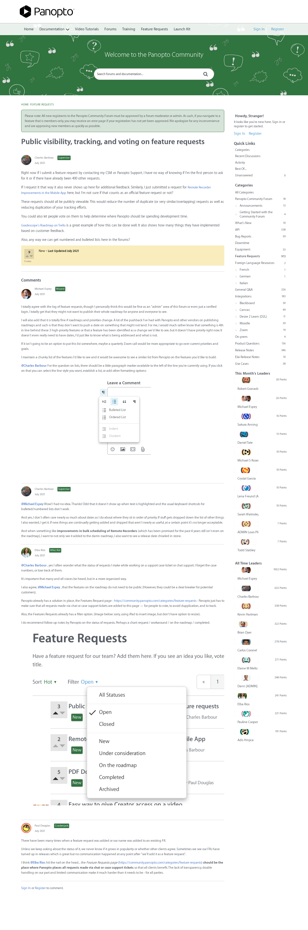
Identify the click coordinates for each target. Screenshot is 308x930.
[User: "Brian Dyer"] (243, 624)
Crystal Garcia (246, 478)
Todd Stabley (246, 550)
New (42, 251)
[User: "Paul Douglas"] (26, 828)
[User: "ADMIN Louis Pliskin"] (246, 524)
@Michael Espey (32, 504)
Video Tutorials (87, 29)
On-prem (260, 337)
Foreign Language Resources (260, 263)
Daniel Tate (245, 442)
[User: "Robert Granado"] (246, 380)
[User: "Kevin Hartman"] (246, 606)
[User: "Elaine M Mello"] (246, 660)
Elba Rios (40, 550)
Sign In (259, 29)
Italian (244, 283)
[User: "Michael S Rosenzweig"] (246, 452)
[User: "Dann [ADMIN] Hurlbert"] (246, 678)
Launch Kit (182, 29)
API (260, 229)
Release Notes (260, 350)
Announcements (263, 205)
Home (29, 29)
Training (128, 29)
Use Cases (260, 364)
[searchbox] (154, 74)
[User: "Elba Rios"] (26, 552)
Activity (240, 162)
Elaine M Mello (247, 668)
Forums (110, 29)
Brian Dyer (244, 632)
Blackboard (263, 303)
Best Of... (241, 169)
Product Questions (260, 343)
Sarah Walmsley (247, 514)
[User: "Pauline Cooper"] (246, 714)
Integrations (260, 296)
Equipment (260, 249)
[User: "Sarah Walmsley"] (246, 506)
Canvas (263, 310)
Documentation (51, 29)
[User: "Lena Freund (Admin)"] (246, 488)
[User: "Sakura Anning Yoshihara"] (246, 416)
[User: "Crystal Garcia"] (245, 470)
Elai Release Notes (260, 357)
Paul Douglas (42, 825)
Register (277, 29)
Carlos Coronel (247, 650)
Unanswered (260, 175)
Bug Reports (260, 236)
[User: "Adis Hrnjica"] (244, 732)
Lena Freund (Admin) (247, 496)
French (263, 269)
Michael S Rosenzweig (247, 460)
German (263, 276)
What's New (260, 223)
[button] (28, 256)
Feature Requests (154, 29)
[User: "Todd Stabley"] (245, 542)
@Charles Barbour (34, 365)
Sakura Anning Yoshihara (247, 424)
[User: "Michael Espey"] (26, 294)
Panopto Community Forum (260, 199)
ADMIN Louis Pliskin (247, 532)
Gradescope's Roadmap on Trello (43, 225)
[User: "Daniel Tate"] (244, 434)
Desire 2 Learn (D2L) (263, 316)
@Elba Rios (37, 862)
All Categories (244, 192)
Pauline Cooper (247, 722)
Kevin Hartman (247, 614)
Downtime (242, 243)
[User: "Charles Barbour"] (26, 160)
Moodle (263, 323)
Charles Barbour (44, 157)
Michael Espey (43, 288)
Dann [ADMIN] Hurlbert (247, 686)
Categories (242, 150)
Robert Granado (247, 389)
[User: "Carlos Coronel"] (246, 642)
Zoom (263, 330)
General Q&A (260, 289)
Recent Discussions (247, 156)
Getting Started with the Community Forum (263, 214)
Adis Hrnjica (245, 740)
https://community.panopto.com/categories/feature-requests (155, 601)
